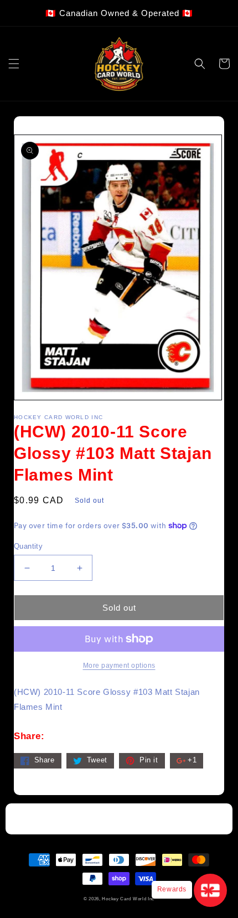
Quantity (28, 546)
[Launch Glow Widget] (210, 890)
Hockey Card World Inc (128, 898)
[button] (14, 63)
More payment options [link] (119, 665)
